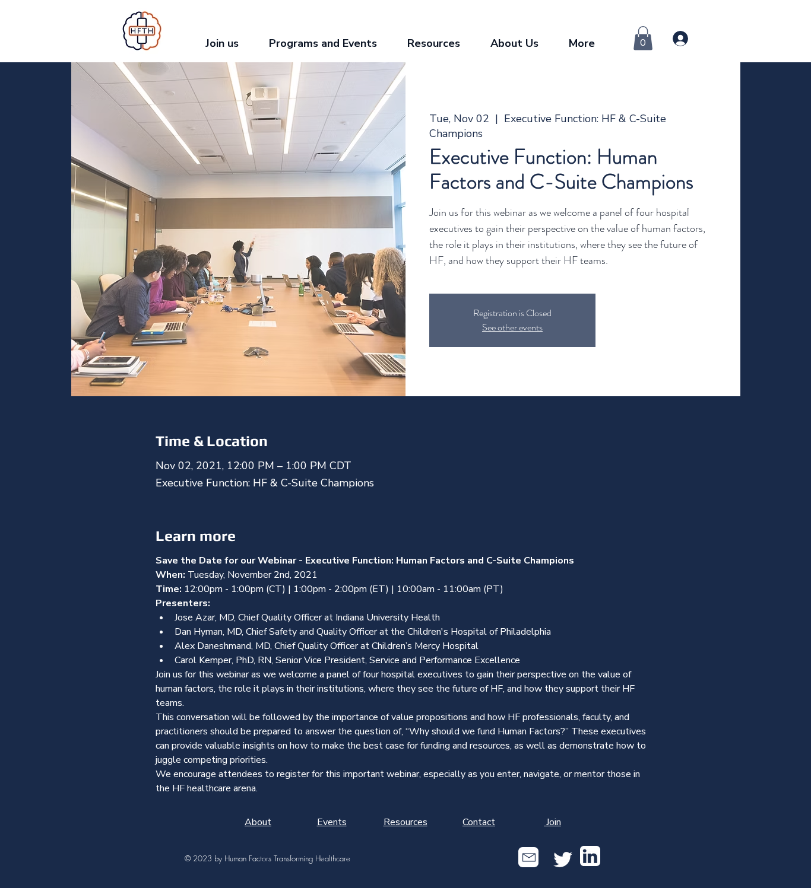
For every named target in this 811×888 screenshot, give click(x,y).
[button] (328, 38)
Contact (478, 822)
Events (332, 822)
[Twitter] (562, 859)
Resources (405, 822)
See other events (512, 327)
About (258, 822)
